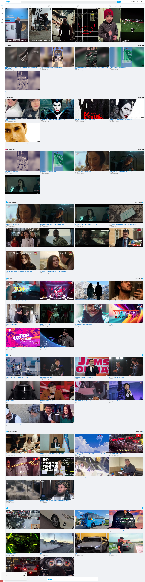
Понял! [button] (50, 579)
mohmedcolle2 (77, 41)
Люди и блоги (45, 5)
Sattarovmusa (8, 401)
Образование (97, 5)
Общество (113, 5)
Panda (41, 425)
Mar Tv (76, 455)
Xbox (99, 41)
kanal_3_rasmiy (42, 301)
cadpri (7, 531)
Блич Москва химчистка (8, 69)
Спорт (32, 5)
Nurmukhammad (124, 41)
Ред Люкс (41, 68)
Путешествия (38, 5)
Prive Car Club (77, 69)
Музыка (21, 5)
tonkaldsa (7, 301)
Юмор (51, 5)
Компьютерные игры (89, 5)
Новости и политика (65, 5)
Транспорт (81, 5)
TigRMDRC (42, 531)
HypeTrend (7, 378)
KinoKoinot (41, 120)
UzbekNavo (42, 325)
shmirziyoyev (8, 41)
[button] (140, 1)
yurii (29, 41)
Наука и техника (106, 5)
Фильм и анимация (13, 5)
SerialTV (7, 272)
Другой (118, 5)
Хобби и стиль (74, 5)
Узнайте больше (141, 45)
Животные (27, 5)
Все (7, 5)
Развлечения (57, 5)
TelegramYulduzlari (43, 378)
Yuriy (110, 454)
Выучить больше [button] (91, 577)
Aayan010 (41, 348)
